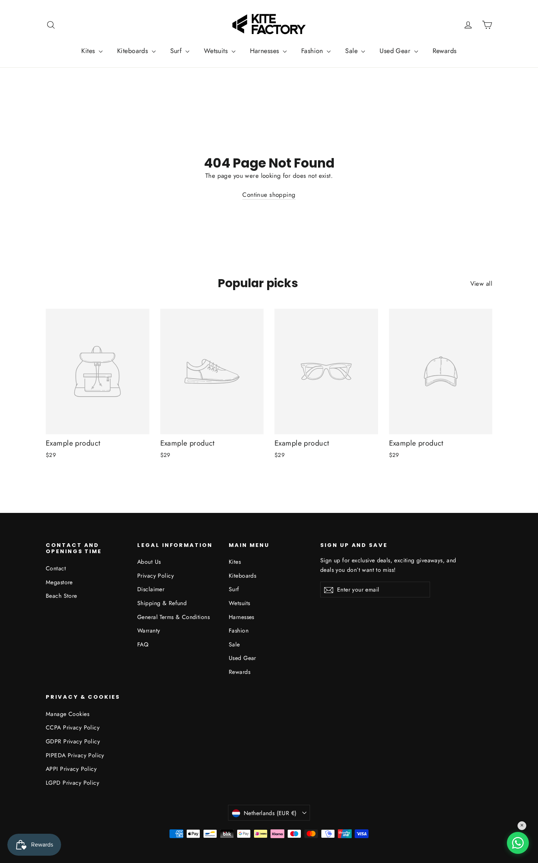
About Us (149, 562)
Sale (352, 51)
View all (481, 283)
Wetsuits (217, 51)
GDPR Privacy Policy (73, 741)
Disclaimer (150, 589)
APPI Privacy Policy (71, 769)
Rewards (445, 51)
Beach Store (61, 596)
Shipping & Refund (162, 603)
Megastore (59, 582)
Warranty (148, 630)
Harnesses (265, 51)
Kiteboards (133, 51)
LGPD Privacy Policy (72, 782)
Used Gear (396, 51)
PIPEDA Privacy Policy (75, 755)
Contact (56, 568)
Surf (177, 51)
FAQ (142, 644)
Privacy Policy (155, 575)
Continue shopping (268, 194)
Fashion (313, 51)
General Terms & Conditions (173, 617)
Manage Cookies (67, 714)
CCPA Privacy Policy (73, 727)
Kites (89, 51)
